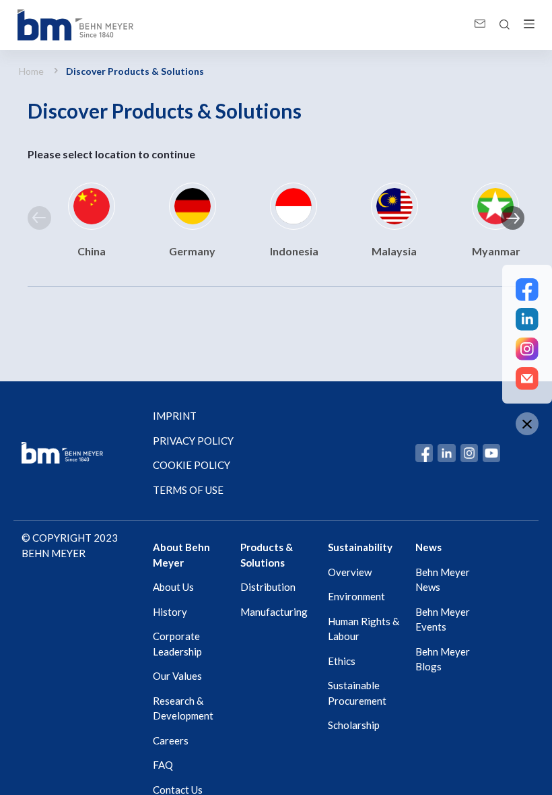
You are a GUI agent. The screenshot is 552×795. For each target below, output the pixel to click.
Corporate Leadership (177, 644)
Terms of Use (188, 490)
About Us (173, 587)
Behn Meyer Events (442, 619)
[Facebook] (527, 289)
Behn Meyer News (442, 580)
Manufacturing (274, 612)
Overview (350, 572)
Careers (170, 740)
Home (31, 71)
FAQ (163, 765)
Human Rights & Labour (363, 629)
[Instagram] (527, 349)
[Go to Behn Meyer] (75, 24)
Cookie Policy (191, 465)
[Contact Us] (527, 378)
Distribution (268, 587)
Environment (356, 596)
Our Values (177, 676)
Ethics (341, 661)
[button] (39, 218)
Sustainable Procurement (357, 693)
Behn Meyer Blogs (442, 659)
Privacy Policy (193, 441)
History (170, 612)
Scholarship (354, 725)
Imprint (175, 416)
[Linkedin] (527, 319)
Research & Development (183, 708)
